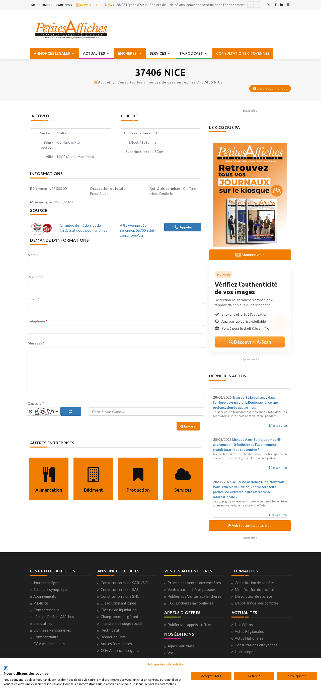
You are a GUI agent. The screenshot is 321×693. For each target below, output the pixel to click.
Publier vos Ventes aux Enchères (194, 596)
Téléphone (37, 321)
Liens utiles (42, 623)
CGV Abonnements (49, 643)
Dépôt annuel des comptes (257, 603)
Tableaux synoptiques (51, 589)
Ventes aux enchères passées (192, 589)
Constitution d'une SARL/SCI (124, 582)
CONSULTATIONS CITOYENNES (242, 53)
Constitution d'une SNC (120, 596)
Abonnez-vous (252, 254)
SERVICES (158, 53)
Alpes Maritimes (181, 646)
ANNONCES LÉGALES (52, 53)
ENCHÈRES (127, 53)
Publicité (40, 603)
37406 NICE (212, 82)
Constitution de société (254, 582)
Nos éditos (244, 624)
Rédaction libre (113, 637)
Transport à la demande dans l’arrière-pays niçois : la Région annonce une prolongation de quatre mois (245, 402)
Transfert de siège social (121, 623)
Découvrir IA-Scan (252, 342)
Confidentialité (45, 637)
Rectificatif (110, 630)
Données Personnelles (52, 630)
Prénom (35, 277)
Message (36, 343)
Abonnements (44, 596)
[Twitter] (268, 5)
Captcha (36, 403)
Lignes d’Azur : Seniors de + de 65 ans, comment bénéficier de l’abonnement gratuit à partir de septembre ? (247, 445)
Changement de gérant (119, 616)
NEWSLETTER (89, 5)
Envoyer (190, 426)
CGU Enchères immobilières (190, 603)
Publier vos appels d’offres (190, 624)
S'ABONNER (64, 5)
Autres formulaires (116, 643)
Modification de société (254, 589)
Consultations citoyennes (256, 645)
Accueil (105, 82)
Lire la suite (278, 425)
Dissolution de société (253, 596)
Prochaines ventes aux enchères (194, 582)
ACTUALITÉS (94, 53)
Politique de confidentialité (165, 664)
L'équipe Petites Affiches (53, 616)
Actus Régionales (249, 631)
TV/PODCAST (191, 53)
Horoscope (244, 651)
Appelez (186, 227)
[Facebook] (275, 5)
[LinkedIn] (281, 5)
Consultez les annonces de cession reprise (156, 82)
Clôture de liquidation (119, 610)
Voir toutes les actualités (251, 525)
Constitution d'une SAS (120, 589)
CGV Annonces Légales (120, 650)
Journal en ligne (46, 582)
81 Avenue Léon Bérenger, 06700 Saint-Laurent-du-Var (138, 230)
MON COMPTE (41, 5)
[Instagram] (288, 5)
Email (33, 299)
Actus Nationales (249, 638)
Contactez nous (46, 610)
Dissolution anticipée (118, 603)
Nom (33, 255)
